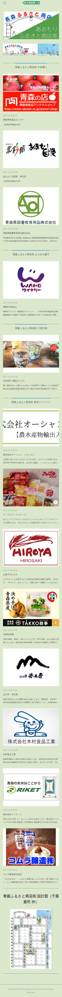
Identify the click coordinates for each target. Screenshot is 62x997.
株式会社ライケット (12, 814)
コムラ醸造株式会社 (12, 874)
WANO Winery (10, 306)
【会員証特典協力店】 (12, 124)
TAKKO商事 (8, 634)
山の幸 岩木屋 (10, 694)
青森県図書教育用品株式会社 (16, 232)
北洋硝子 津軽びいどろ (14, 380)
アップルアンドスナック (14, 514)
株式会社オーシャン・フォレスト (19, 454)
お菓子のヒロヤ (10, 574)
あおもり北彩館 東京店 (14, 176)
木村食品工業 (9, 754)
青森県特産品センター (13, 119)
